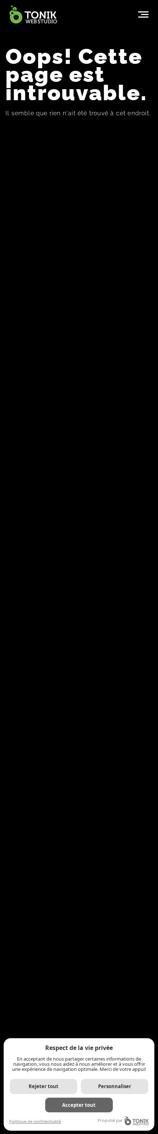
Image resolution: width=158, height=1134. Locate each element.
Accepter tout (79, 1105)
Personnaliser (114, 1086)
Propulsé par (110, 1120)
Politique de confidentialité (35, 1121)
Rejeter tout (43, 1086)
